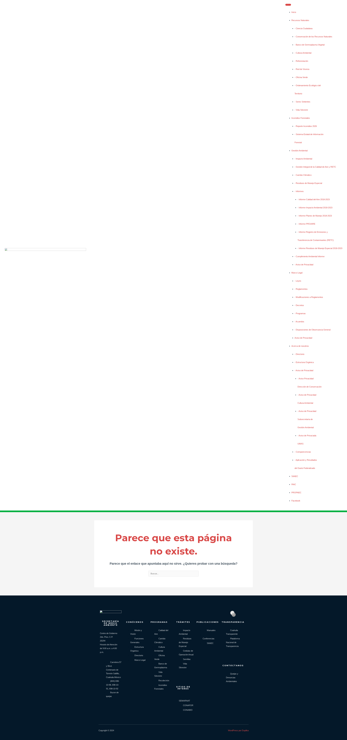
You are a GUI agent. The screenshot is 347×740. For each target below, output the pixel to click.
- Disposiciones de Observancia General (312, 330)
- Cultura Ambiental (303, 53)
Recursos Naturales (300, 20)
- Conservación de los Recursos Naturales (313, 36)
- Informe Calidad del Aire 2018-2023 (314, 199)
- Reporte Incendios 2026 (306, 126)
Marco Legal (296, 273)
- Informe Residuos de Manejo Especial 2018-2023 (320, 248)
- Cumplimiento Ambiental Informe (309, 256)
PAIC (293, 484)
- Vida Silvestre (301, 110)
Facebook (295, 501)
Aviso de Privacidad (303, 338)
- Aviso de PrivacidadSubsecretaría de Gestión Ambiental (307, 419)
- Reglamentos (301, 289)
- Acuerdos (299, 321)
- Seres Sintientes (302, 102)
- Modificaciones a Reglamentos (309, 297)
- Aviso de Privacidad (304, 264)
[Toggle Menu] (288, 5)
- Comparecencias (303, 452)
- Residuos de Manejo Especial (308, 183)
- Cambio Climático (303, 175)
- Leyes (298, 281)
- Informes (299, 191)
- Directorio (299, 354)
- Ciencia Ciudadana (303, 28)
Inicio (293, 12)
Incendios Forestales (300, 118)
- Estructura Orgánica (304, 362)
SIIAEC (294, 476)
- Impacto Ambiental (303, 159)
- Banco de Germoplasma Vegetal (309, 45)
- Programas (300, 313)
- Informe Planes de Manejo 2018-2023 (315, 216)
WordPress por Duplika (238, 730)
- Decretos (299, 305)
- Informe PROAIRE (306, 224)
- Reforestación (301, 61)
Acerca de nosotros (300, 346)
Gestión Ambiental (299, 150)
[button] (294, 506)
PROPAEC (296, 492)
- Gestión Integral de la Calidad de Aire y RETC (315, 167)
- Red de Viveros (302, 69)
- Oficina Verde (301, 77)
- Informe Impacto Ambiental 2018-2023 (315, 207)
